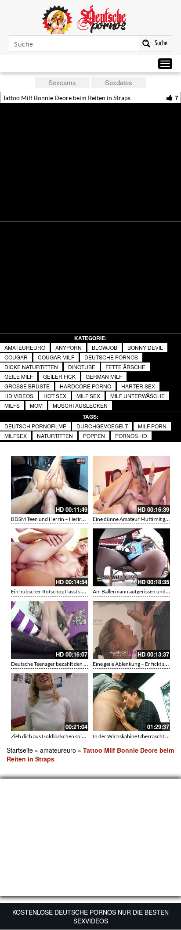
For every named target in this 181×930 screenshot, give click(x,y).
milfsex (15, 435)
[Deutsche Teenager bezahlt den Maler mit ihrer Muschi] (49, 630)
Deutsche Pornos (111, 357)
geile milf (18, 376)
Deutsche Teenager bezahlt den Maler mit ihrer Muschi (73, 664)
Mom (36, 405)
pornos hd (131, 435)
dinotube (81, 366)
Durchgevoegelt (102, 426)
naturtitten (55, 435)
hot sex (54, 395)
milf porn (152, 426)
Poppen (94, 435)
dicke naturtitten (31, 366)
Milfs (12, 405)
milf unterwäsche (137, 395)
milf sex (88, 395)
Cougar (16, 357)
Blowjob (104, 347)
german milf (104, 376)
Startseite (20, 750)
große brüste (27, 386)
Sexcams (62, 82)
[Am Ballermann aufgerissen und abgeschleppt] (131, 557)
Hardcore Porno (85, 386)
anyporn (68, 347)
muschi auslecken (80, 405)
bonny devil (145, 347)
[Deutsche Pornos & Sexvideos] (90, 18)
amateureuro (24, 347)
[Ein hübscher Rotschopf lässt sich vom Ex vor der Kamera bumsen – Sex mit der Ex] (49, 557)
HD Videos (18, 395)
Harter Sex (138, 386)
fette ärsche (125, 366)
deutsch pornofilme (35, 426)
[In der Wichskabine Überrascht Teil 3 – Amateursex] (131, 702)
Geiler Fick (59, 376)
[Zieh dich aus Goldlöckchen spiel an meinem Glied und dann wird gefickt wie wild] (49, 702)
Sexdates (118, 82)
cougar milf (56, 357)
